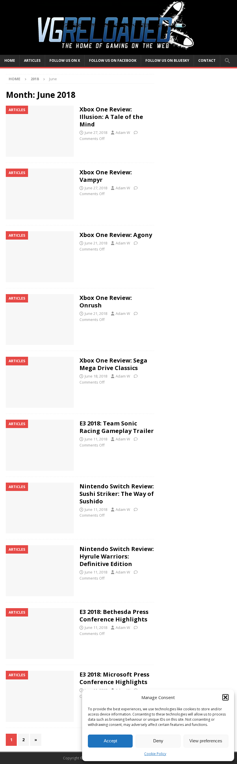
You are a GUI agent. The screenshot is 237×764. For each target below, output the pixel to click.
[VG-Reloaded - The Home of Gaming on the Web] (118, 51)
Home (9, 60)
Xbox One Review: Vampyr (105, 176)
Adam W (123, 132)
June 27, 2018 (96, 132)
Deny (158, 740)
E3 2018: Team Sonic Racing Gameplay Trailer (116, 427)
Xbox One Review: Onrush (105, 301)
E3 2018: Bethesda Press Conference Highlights (114, 615)
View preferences (205, 740)
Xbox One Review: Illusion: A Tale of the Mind (111, 116)
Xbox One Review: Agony (115, 235)
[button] (225, 697)
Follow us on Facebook (112, 60)
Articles (32, 60)
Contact (207, 60)
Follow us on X (64, 60)
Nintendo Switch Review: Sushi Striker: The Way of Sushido (116, 493)
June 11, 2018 (96, 439)
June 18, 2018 (96, 376)
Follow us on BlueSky (167, 60)
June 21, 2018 (96, 243)
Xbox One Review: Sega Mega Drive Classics (113, 364)
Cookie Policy (155, 753)
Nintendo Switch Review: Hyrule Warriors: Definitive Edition (116, 556)
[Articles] (40, 131)
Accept (110, 740)
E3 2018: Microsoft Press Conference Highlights (114, 678)
